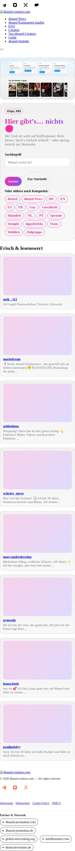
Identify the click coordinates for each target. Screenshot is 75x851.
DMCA (56, 803)
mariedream (11, 359)
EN (62, 199)
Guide (12, 37)
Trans (54, 224)
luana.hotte (11, 684)
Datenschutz (23, 803)
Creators (13, 30)
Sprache (56, 215)
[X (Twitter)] (26, 5)
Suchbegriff (13, 154)
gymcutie (9, 620)
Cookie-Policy (40, 803)
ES (10, 207)
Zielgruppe (34, 232)
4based (12, 199)
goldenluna (11, 426)
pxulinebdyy (12, 747)
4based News (17, 19)
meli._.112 (10, 299)
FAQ (11, 26)
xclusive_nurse (13, 493)
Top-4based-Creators (22, 33)
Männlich (14, 215)
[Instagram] (15, 5)
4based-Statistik (18, 41)
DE (51, 199)
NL (30, 215)
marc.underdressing (17, 557)
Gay (32, 207)
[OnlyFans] (36, 5)
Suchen (13, 181)
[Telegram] (4, 5)
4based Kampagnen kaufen (26, 22)
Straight (13, 224)
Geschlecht (49, 207)
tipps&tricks (34, 224)
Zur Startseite (37, 179)
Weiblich (14, 232)
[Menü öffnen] (1, 49)
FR (20, 207)
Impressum (6, 803)
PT (41, 215)
